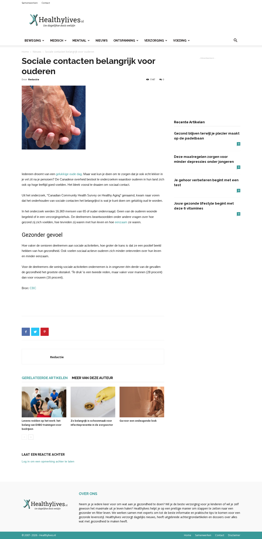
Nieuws (102, 40)
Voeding (179, 40)
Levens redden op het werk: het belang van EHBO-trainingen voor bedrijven (41, 424)
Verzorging (154, 40)
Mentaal (79, 40)
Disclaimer (234, 535)
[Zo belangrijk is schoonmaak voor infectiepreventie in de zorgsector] (93, 402)
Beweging (33, 40)
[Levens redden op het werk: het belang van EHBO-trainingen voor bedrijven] (44, 402)
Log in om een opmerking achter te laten (48, 461)
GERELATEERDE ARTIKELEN (45, 378)
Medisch (56, 40)
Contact (46, 2)
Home (25, 51)
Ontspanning (124, 40)
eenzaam (121, 222)
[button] (235, 41)
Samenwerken (30, 2)
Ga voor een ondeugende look (138, 420)
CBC (32, 288)
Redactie (33, 79)
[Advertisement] (165, 20)
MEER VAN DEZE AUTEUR (92, 378)
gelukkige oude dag (69, 174)
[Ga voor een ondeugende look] (142, 402)
